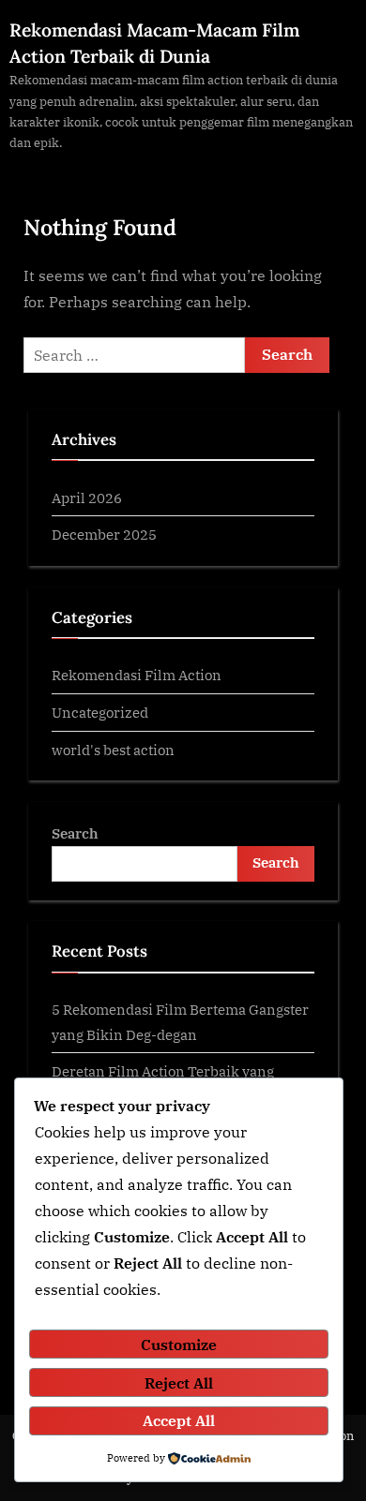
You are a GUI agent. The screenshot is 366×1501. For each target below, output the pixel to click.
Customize (179, 1344)
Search (75, 833)
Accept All (179, 1420)
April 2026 (87, 497)
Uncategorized (100, 712)
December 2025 (104, 534)
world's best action (113, 749)
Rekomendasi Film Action (136, 674)
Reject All (179, 1383)
